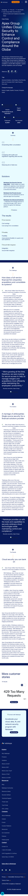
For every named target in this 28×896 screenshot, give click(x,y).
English (8, 90)
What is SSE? (5, 767)
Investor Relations (6, 826)
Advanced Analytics (6, 80)
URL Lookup (5, 808)
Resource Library (6, 791)
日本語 (3, 92)
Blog (3, 784)
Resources (5, 780)
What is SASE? (6, 764)
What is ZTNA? (6, 774)
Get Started (15, 2)
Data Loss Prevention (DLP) (8, 82)
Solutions (4, 760)
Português (21, 90)
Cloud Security (22, 80)
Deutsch (4, 90)
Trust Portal (5, 805)
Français (16, 90)
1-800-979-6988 (6, 850)
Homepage (4, 9)
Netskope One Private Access (12, 193)
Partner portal (5, 839)
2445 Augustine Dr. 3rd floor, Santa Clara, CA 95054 (9, 855)
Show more (4, 84)
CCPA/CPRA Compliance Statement (11, 883)
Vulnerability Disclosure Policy (16, 877)
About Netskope (6, 815)
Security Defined (6, 795)
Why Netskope (6, 753)
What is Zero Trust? (7, 770)
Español (12, 90)
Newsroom (5, 829)
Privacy (4, 877)
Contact (4, 842)
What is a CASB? (6, 777)
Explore (4, 749)
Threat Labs (5, 801)
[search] (22, 2)
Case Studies (20, 9)
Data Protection (19, 82)
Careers (4, 819)
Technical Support (6, 798)
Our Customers (6, 832)
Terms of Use (5, 880)
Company (5, 811)
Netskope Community (7, 788)
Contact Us (5, 846)
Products (4, 757)
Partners (4, 836)
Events (3, 822)
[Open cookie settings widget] (2, 893)
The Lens (12, 9)
